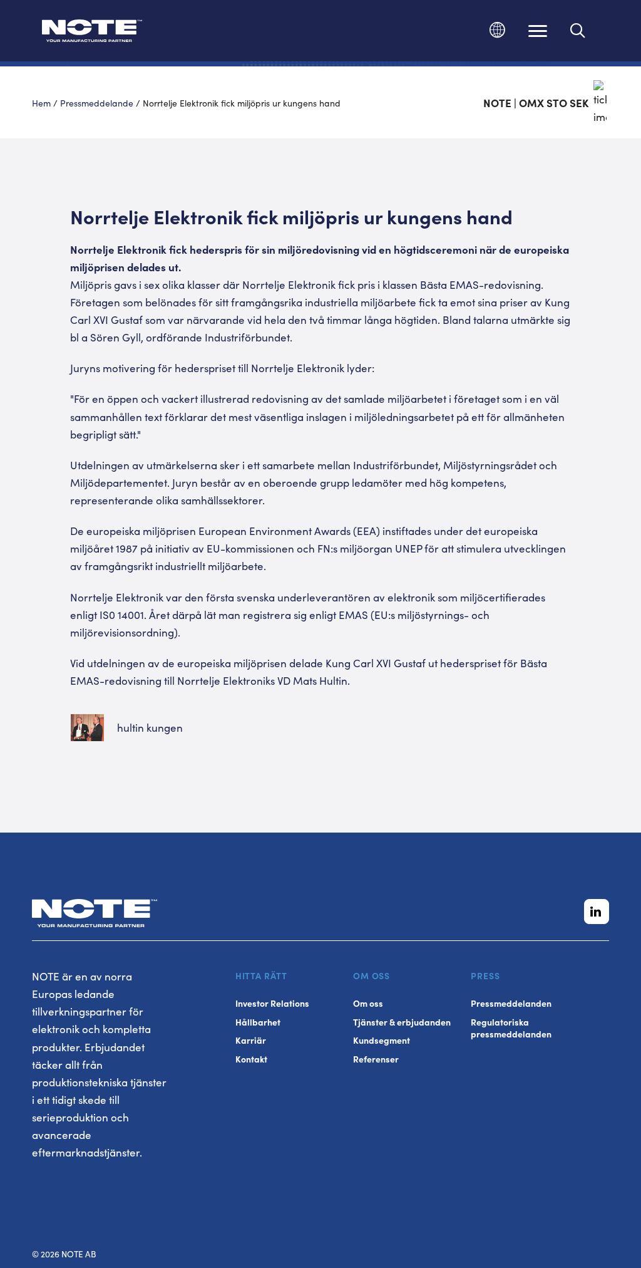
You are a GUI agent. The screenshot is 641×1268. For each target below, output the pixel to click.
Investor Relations (272, 1003)
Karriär (250, 1040)
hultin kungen (150, 727)
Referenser (376, 1059)
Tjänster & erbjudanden (402, 1022)
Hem (41, 102)
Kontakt (251, 1059)
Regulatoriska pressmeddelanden (511, 1028)
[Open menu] (537, 30)
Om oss (368, 1003)
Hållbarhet (257, 1022)
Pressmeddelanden (511, 1003)
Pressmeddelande (96, 102)
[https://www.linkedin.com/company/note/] (596, 911)
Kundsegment (381, 1040)
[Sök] (578, 30)
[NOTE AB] (92, 33)
